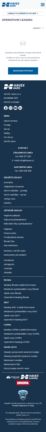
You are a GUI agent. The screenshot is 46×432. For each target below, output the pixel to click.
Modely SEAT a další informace (19, 307)
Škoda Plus (9, 241)
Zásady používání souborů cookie (20, 356)
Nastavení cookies (13, 360)
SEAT (6, 302)
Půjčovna (22, 406)
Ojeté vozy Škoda (12, 293)
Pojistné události (12, 215)
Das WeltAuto (11, 245)
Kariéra (7, 202)
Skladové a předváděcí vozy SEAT (20, 311)
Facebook (9, 260)
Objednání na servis (14, 186)
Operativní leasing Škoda (16, 297)
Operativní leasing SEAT (16, 319)
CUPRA (7, 325)
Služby (7, 133)
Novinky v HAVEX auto (15, 250)
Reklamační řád (12, 364)
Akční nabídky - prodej (15, 190)
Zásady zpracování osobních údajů (21, 352)
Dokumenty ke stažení (15, 254)
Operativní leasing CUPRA (17, 342)
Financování (10, 233)
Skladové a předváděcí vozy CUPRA (21, 333)
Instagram (9, 264)
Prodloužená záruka (14, 237)
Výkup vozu (9, 198)
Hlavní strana (10, 120)
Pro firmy (8, 137)
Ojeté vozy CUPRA (13, 337)
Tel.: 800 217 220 (23, 156)
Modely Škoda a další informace (20, 285)
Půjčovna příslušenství (15, 219)
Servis (7, 129)
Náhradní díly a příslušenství (18, 223)
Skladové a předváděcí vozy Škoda (21, 289)
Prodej (7, 125)
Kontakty (8, 182)
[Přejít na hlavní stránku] (11, 4)
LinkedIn (8, 272)
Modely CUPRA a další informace (20, 329)
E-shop (31, 406)
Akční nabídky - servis (15, 194)
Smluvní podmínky (30, 424)
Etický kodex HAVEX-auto (16, 368)
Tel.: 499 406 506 (23, 170)
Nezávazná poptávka (23, 71)
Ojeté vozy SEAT (12, 315)
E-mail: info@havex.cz (23, 160)
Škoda (7, 280)
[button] (38, 28)
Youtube (8, 268)
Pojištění (8, 229)
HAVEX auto (10, 141)
